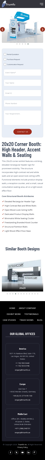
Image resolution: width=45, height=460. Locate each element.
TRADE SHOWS (26, 320)
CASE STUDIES (9, 320)
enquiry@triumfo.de (22, 400)
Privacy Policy (22, 447)
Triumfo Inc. (22, 444)
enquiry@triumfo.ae (22, 432)
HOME (12, 308)
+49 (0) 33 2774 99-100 (22, 396)
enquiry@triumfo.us (22, 370)
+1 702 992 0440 (22, 363)
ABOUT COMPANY (27, 308)
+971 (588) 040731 (22, 428)
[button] (17, 44)
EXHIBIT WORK (14, 314)
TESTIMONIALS (31, 314)
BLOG (39, 320)
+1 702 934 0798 (22, 366)
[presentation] (2, 29)
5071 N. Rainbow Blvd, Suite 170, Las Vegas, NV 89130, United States (22, 356)
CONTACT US (22, 132)
